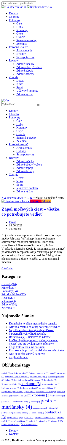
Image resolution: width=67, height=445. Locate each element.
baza (52, 373)
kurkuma (31, 383)
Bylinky (21, 53)
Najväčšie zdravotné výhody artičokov (31, 330)
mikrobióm (39, 395)
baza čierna (11, 377)
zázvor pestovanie (10, 425)
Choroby (14, 16)
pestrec (35, 402)
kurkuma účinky (47, 388)
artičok (6, 373)
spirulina (29, 417)
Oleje (19, 33)
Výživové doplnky (27, 90)
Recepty (14, 60)
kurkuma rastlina (29, 388)
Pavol (12, 222)
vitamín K (57, 421)
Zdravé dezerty (25, 73)
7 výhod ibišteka (18, 357)
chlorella (23, 377)
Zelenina (21, 43)
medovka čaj (19, 396)
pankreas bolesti (21, 402)
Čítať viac (7, 268)
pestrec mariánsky (28, 404)
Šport (19, 87)
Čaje (19, 23)
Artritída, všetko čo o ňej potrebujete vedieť (34, 326)
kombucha (50, 380)
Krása (19, 84)
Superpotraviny (25, 57)
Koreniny (22, 30)
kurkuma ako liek (51, 384)
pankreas (6, 402)
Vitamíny (8, 301)
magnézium (8, 391)
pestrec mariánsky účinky (45, 408)
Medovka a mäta (47, 391)
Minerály (8, 287)
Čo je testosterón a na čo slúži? (27, 347)
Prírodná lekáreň (18, 47)
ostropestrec (58, 396)
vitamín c (44, 421)
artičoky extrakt (19, 373)
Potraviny (14, 20)
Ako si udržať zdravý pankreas (27, 353)
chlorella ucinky (38, 377)
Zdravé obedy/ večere (29, 67)
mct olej (20, 391)
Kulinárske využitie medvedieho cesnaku (33, 323)
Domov (13, 13)
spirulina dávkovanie (45, 417)
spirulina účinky (19, 421)
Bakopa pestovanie (38, 373)
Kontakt (13, 433)
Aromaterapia (24, 50)
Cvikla (9, 380)
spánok (33, 421)
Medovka (32, 391)
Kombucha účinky (11, 384)
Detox (20, 80)
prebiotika (38, 413)
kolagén (39, 380)
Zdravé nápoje (24, 70)
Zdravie (13, 77)
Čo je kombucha (29, 425)
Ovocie (20, 36)
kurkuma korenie (10, 388)
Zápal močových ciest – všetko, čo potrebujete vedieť (30, 212)
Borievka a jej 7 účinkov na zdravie (30, 337)
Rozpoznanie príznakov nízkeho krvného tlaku (36, 350)
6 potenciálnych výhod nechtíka (27, 333)
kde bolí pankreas (23, 380)
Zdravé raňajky (25, 63)
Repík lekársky (15, 417)
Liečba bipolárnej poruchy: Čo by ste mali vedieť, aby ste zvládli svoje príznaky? (33, 342)
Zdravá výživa (24, 94)
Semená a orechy (26, 40)
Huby (19, 26)
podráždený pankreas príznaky (16, 413)
